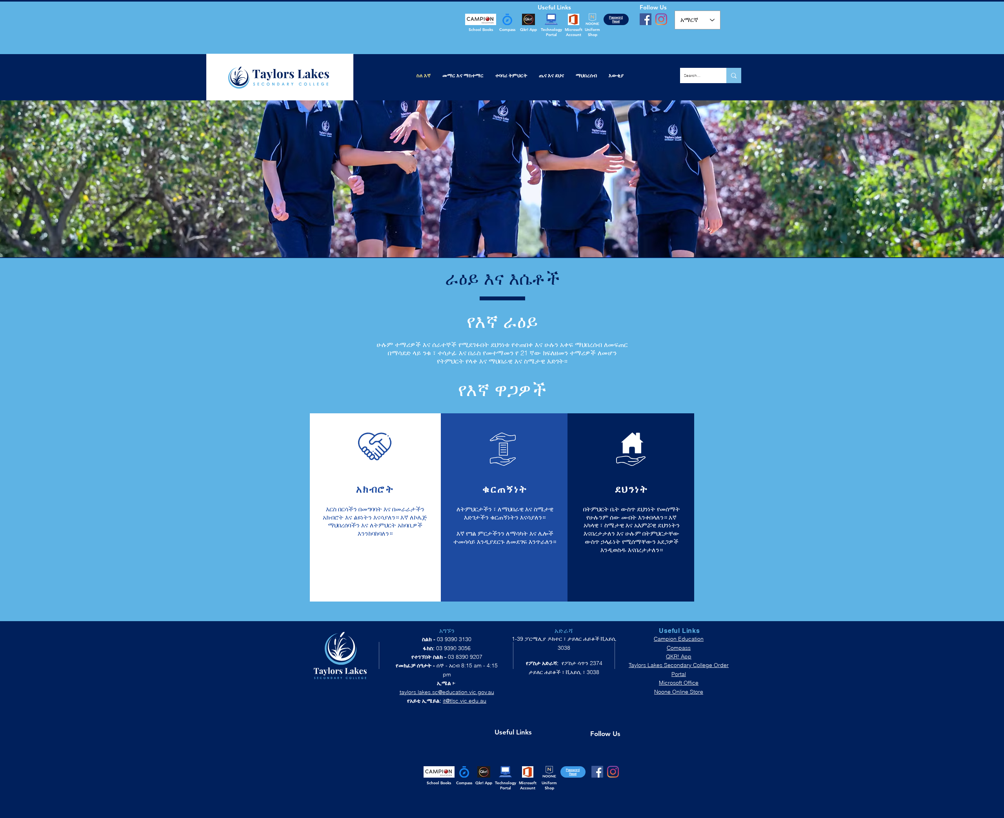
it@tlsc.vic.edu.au (464, 700)
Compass (679, 647)
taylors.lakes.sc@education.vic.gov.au (447, 692)
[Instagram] (661, 19)
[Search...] (733, 75)
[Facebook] (645, 19)
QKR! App (678, 656)
